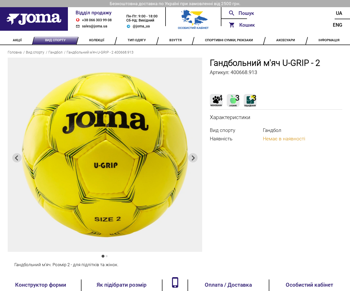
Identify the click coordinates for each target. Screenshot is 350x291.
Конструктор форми (40, 285)
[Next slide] (193, 157)
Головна (15, 52)
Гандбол (55, 52)
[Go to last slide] (17, 157)
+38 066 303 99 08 (97, 20)
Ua (339, 13)
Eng (337, 25)
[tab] (103, 256)
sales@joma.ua (94, 26)
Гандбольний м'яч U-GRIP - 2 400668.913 (100, 52)
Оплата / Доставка (228, 285)
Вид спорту (35, 52)
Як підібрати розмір (122, 285)
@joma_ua (141, 26)
